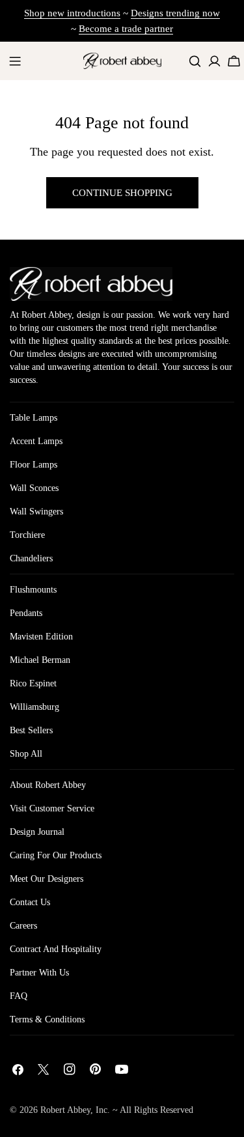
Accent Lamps (36, 441)
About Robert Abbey (48, 785)
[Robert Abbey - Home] (91, 284)
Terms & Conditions (47, 1019)
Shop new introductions (72, 13)
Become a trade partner (126, 28)
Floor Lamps (33, 465)
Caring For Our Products (56, 855)
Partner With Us (39, 972)
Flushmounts (33, 590)
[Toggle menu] (15, 61)
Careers (23, 926)
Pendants (26, 613)
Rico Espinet (33, 683)
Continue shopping (122, 193)
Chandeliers (31, 558)
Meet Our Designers (46, 879)
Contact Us (30, 902)
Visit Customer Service (52, 808)
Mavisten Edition (41, 636)
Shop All (26, 754)
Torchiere (27, 535)
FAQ (18, 996)
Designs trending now (175, 13)
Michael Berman (40, 660)
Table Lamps (33, 418)
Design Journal (37, 832)
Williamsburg (34, 707)
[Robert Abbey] (122, 61)
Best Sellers (31, 730)
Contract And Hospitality (56, 949)
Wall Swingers (36, 511)
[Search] (195, 61)
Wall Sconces (34, 488)
